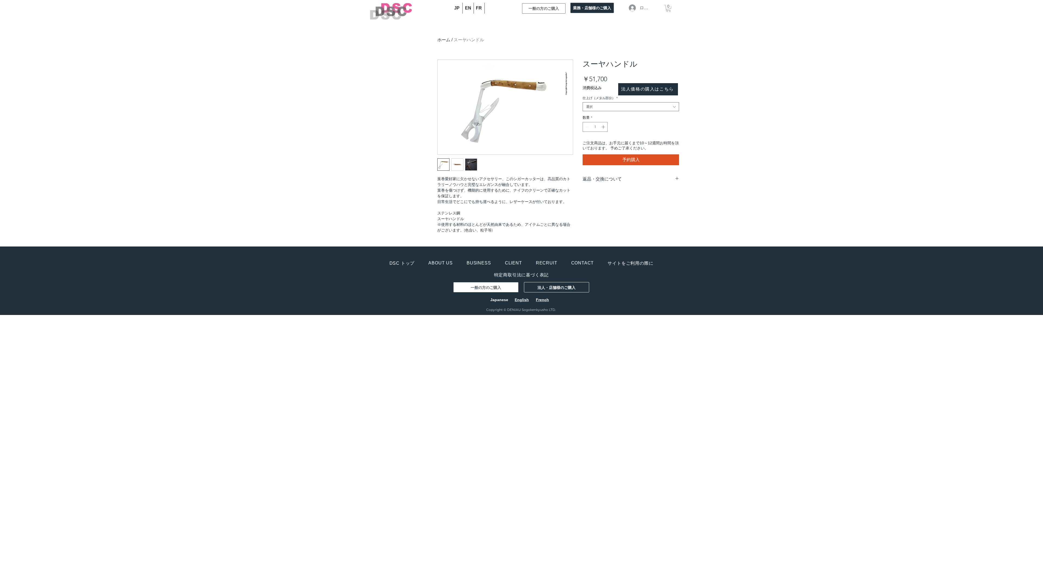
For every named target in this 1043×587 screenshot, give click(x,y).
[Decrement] (586, 127)
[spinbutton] (595, 127)
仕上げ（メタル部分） (600, 98)
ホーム (443, 40)
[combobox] (631, 106)
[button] (668, 8)
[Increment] (604, 127)
